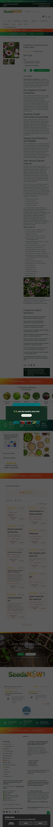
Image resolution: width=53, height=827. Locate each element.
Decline (40, 823)
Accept (26, 823)
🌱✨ (26, 411)
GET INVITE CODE (26, 415)
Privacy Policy (32, 819)
